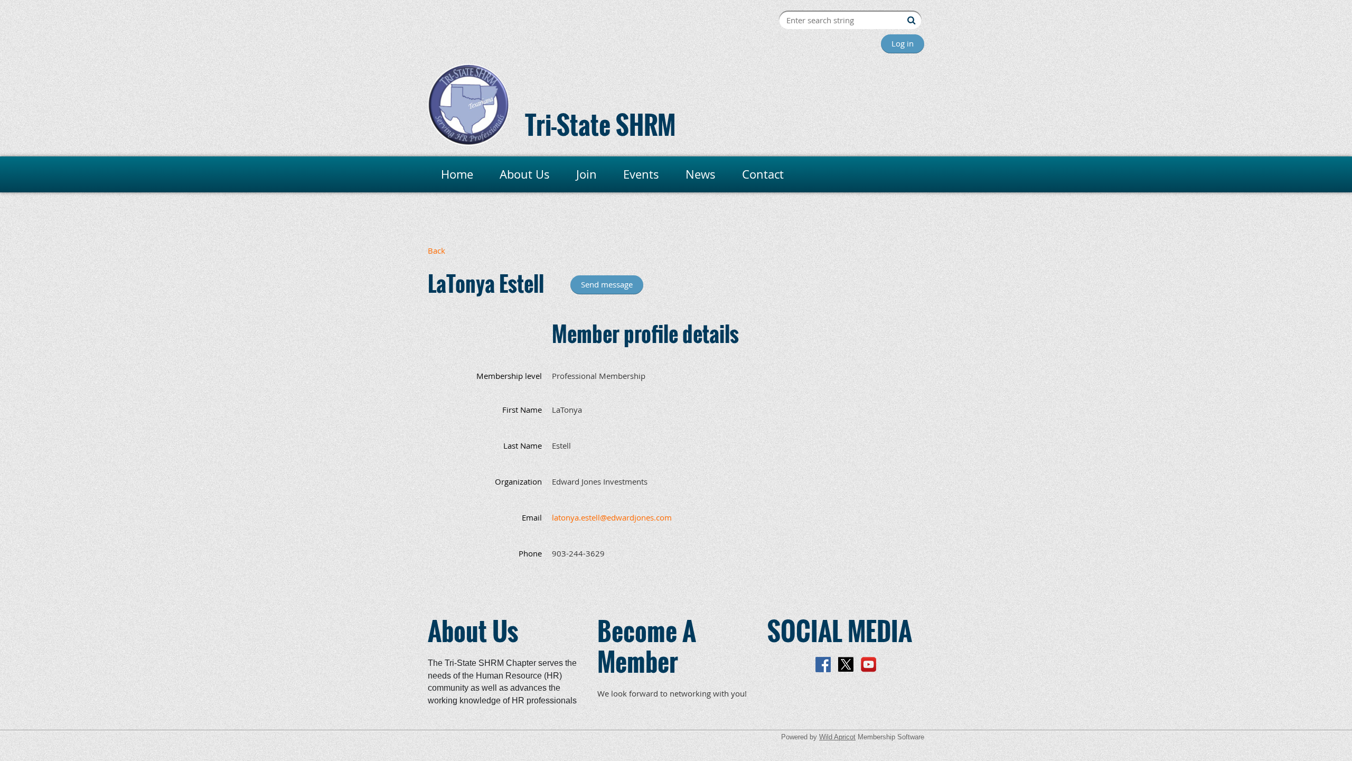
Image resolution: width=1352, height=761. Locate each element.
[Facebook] (823, 664)
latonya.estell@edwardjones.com (612, 517)
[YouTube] (868, 664)
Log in (902, 43)
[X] (845, 664)
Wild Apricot (837, 737)
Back (436, 250)
